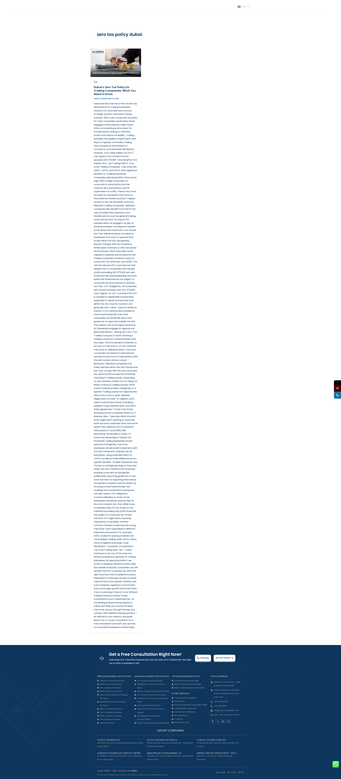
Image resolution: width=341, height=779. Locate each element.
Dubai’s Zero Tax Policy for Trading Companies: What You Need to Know (115, 90)
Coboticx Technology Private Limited (119, 753)
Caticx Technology (108, 740)
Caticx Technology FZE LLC (162, 740)
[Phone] (337, 395)
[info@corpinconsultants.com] (337, 388)
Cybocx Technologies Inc (211, 740)
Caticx (134, 770)
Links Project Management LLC (164, 753)
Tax (95, 82)
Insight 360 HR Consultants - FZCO (216, 753)
